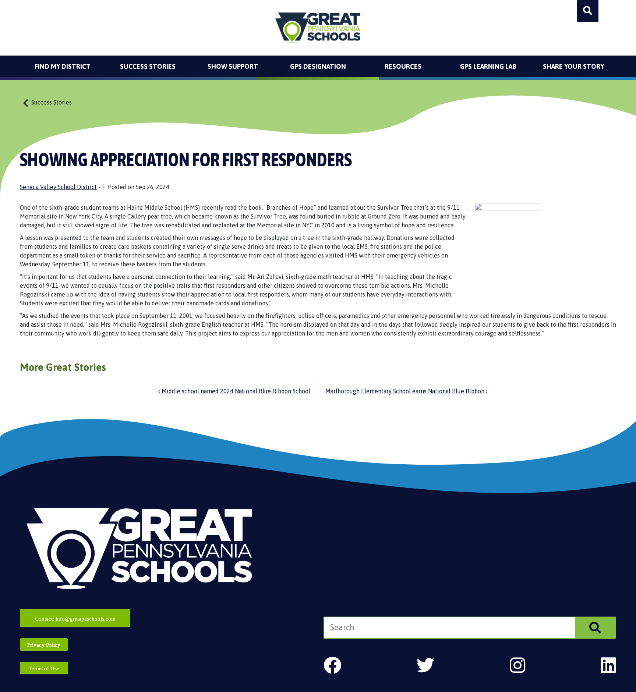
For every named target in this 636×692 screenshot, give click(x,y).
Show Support (233, 66)
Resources (403, 66)
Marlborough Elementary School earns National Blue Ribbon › (406, 391)
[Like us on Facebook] (332, 665)
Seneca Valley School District (58, 187)
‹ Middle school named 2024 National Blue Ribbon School (234, 391)
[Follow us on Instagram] (517, 665)
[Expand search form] (587, 11)
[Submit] (595, 627)
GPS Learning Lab (488, 66)
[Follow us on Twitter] (425, 665)
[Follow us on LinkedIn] (608, 665)
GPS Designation (318, 66)
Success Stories (148, 66)
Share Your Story (573, 66)
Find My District (63, 66)
